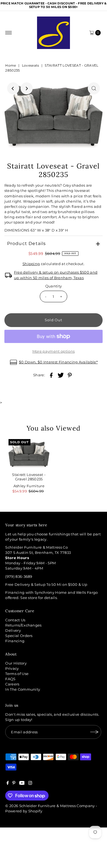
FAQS (10, 679)
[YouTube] (22, 784)
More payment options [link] (53, 351)
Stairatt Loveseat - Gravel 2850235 (29, 477)
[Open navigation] (8, 33)
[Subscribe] (94, 732)
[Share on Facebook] (51, 375)
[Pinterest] (13, 784)
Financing (14, 641)
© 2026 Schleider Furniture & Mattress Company (50, 806)
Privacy (12, 668)
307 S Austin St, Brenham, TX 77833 (38, 553)
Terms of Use (17, 674)
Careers (12, 684)
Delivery (13, 630)
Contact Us (15, 620)
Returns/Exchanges (23, 625)
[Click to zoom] (94, 88)
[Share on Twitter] (61, 375)
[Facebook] (8, 784)
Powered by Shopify (23, 811)
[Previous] (13, 88)
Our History (16, 663)
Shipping (31, 264)
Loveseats (30, 65)
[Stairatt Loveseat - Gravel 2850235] (29, 454)
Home (10, 65)
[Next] (27, 88)
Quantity (53, 286)
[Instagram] (30, 784)
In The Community (22, 689)
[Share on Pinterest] (70, 375)
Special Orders (18, 636)
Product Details (26, 243)
